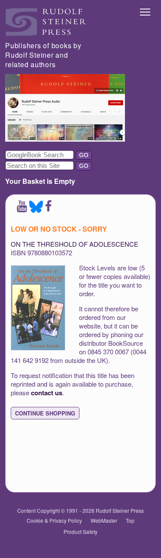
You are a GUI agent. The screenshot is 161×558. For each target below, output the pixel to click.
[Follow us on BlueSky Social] (36, 210)
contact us (46, 392)
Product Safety (80, 531)
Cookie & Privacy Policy (54, 520)
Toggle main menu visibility (145, 11)
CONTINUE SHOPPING (45, 413)
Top (130, 520)
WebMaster (104, 520)
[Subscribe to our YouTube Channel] (21, 210)
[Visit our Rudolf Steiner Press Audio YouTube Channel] (65, 139)
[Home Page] (46, 33)
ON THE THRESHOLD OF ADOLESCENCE (74, 243)
